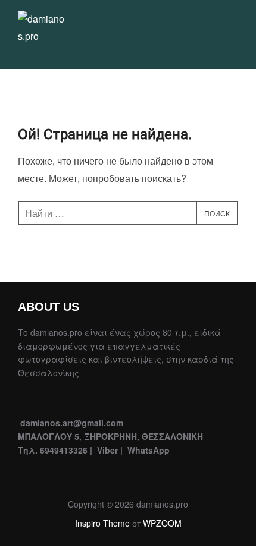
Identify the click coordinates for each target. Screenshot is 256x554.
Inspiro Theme (102, 523)
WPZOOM (162, 523)
